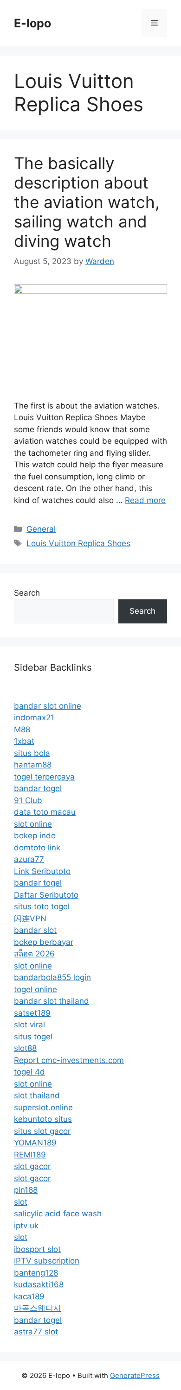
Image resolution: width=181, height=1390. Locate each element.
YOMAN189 (35, 1142)
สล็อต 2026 (34, 953)
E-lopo (32, 23)
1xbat (24, 741)
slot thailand (37, 1095)
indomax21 (34, 717)
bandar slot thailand (51, 1001)
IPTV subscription (46, 1260)
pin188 (26, 1190)
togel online (35, 989)
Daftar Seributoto (46, 894)
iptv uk (26, 1225)
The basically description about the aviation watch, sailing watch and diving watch (87, 202)
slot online (33, 824)
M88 (22, 729)
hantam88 (33, 764)
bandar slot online (47, 706)
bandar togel (38, 788)
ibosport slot (37, 1249)
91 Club (28, 800)
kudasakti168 (39, 1284)
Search (27, 593)
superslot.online (43, 1107)
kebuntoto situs (43, 1119)
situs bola (32, 753)
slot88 (25, 1048)
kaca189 (29, 1296)
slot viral (29, 1024)
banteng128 (36, 1272)
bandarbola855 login (52, 977)
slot (20, 1202)
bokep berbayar (43, 942)
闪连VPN (30, 918)
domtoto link (37, 847)
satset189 (32, 1013)
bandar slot (35, 930)
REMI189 (30, 1154)
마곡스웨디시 (37, 1308)
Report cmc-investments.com (69, 1060)
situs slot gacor (42, 1131)
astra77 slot (36, 1331)
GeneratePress (135, 1375)
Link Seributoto (42, 871)
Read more (145, 500)
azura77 (29, 859)
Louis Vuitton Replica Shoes (78, 543)
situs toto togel (42, 906)
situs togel (33, 1036)
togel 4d (29, 1071)
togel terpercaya (44, 776)
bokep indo (35, 835)
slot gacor (32, 1166)
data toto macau (45, 812)
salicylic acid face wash (58, 1213)
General (41, 529)
